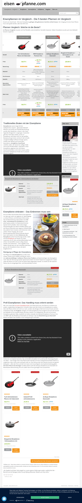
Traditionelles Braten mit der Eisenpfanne (70, 226)
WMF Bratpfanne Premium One (38, 55)
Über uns (54, 9)
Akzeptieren (45, 497)
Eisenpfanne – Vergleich (11, 9)
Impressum (71, 485)
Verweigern (20, 497)
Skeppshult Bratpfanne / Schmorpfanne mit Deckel (68, 54)
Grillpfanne (41, 9)
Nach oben (56, 457)
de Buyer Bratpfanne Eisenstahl (53, 55)
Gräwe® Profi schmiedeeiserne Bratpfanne (29, 398)
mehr (70, 497)
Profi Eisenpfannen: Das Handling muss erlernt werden (70, 236)
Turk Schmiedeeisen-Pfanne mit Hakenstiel (23, 55)
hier (65, 171)
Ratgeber (48, 9)
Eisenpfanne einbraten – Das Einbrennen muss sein (70, 232)
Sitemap (76, 485)
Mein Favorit (66, 229)
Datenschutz (64, 485)
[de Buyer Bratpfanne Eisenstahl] (52, 45)
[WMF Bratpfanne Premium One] (38, 45)
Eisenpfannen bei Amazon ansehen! (45, 461)
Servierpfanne (32, 9)
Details (24, 110)
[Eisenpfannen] (28, 3)
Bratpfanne (23, 9)
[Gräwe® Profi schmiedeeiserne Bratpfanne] (31, 382)
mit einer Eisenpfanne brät (22, 305)
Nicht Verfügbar (23, 114)
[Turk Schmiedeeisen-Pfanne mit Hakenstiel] (24, 45)
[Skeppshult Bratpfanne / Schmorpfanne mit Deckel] (68, 45)
